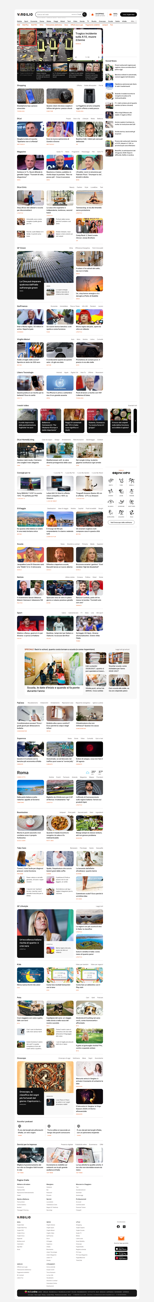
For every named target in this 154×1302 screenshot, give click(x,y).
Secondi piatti (82, 812)
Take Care (21, 848)
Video (75, 21)
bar (48, 1190)
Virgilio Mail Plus (22, 1227)
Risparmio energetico (83, 703)
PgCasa (20, 703)
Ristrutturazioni (78, 440)
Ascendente (99, 1058)
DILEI (97, 1292)
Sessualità (99, 848)
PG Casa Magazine (81, 1255)
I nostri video (23, 405)
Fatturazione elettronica (54, 25)
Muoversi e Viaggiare (83, 1184)
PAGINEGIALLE (53, 1292)
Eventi (58, 777)
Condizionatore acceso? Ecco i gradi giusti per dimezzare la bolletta (29, 725)
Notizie (19, 21)
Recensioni (99, 372)
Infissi (48, 731)
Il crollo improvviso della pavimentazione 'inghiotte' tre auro (27, 425)
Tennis (78, 641)
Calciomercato (73, 613)
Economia (34, 21)
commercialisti (80, 1204)
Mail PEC (34, 25)
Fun (111, 25)
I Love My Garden (83, 473)
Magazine (21, 152)
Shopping (79, 1225)
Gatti (93, 997)
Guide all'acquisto (90, 85)
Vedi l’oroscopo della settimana (121, 522)
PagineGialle (79, 1246)
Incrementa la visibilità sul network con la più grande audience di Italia (57, 1167)
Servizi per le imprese (27, 1144)
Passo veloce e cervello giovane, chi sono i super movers (35, 879)
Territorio (20, 802)
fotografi (78, 1210)
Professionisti (81, 1199)
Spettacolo (21, 144)
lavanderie (50, 1202)
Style (86, 187)
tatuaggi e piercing (22, 1210)
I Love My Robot (97, 473)
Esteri (94, 577)
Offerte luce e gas (77, 25)
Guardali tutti (132, 405)
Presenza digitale (67, 1144)
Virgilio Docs (20, 1236)
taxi (77, 1187)
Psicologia (83, 848)
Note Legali (37, 1294)
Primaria (85, 544)
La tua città (50, 1275)
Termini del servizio (52, 17)
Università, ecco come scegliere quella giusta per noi (34, 221)
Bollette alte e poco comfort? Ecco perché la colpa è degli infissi (58, 725)
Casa (18, 465)
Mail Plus (25, 25)
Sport (26, 21)
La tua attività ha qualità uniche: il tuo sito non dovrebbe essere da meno (89, 1167)
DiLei (19, 118)
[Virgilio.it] (25, 14)
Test (101, 187)
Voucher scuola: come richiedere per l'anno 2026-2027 (118, 668)
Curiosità (100, 339)
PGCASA (73, 1292)
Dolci (91, 812)
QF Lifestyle (22, 906)
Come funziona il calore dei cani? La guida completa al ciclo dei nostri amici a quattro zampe (34, 1046)
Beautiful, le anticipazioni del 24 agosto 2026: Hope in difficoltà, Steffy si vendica (125, 153)
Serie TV (100, 152)
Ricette (94, 21)
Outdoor (100, 440)
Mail (18, 25)
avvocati (78, 1202)
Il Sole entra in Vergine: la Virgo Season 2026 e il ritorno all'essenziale (88, 1108)
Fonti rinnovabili (97, 248)
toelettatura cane (52, 1204)
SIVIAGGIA (103, 1292)
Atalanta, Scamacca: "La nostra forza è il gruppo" (97, 425)
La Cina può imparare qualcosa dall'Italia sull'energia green (30, 284)
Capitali (80, 508)
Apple (66, 372)
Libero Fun (20, 1278)
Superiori (100, 544)
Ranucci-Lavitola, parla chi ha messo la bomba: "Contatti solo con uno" (88, 600)
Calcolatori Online (52, 1283)
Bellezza (100, 118)
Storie (101, 577)
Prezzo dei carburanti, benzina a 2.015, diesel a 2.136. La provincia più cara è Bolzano (126, 143)
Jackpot (105, 25)
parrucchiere (21, 1202)
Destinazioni (51, 508)
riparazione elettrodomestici (25, 1192)
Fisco (48, 332)
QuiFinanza (22, 306)
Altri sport (99, 613)
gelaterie (49, 1187)
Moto (78, 339)
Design (57, 440)
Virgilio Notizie (51, 1225)
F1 (82, 613)
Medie (92, 544)
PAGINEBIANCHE (82, 1292)
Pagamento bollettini (93, 25)
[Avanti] (135, 421)
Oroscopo (102, 21)
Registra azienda (81, 1249)
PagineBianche (80, 1257)
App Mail (19, 1246)
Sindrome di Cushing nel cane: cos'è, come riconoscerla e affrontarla (88, 1020)
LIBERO (40, 1292)
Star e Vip (76, 118)
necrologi (49, 1210)
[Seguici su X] (124, 1227)
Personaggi (85, 152)
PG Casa (78, 1252)
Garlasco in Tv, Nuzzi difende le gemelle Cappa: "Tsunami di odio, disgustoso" (30, 174)
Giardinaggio (90, 440)
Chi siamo (31, 1294)
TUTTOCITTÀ (91, 1292)
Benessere (73, 848)
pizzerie (49, 1195)
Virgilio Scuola (80, 1230)
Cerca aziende (51, 1267)
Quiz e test (99, 738)
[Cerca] (84, 14)
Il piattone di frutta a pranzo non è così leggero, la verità (63, 879)
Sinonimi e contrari (73, 544)
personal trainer (81, 1207)
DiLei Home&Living (25, 440)
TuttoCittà (79, 1260)
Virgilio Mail (20, 1225)
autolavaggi (79, 1195)
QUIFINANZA (110, 1292)
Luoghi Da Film (51, 536)
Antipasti (63, 812)
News (67, 152)
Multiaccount (21, 1241)
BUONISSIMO (118, 1292)
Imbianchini (44, 703)
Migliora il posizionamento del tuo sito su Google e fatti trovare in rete (30, 1167)
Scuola (110, 21)
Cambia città (21, 777)
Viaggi (56, 21)
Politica (87, 577)
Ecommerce (93, 1144)
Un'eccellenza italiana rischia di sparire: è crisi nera (30, 942)
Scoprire (79, 873)
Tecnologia (21, 111)
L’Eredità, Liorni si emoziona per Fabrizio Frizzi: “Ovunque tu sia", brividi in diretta (89, 174)
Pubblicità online (81, 1144)
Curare (49, 873)
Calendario (20, 1244)
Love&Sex (94, 187)
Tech (69, 21)
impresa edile (21, 1190)
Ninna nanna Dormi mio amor (28, 985)
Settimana (76, 1058)
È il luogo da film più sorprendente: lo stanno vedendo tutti (60, 531)
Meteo (49, 21)
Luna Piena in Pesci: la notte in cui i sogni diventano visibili (63, 1102)
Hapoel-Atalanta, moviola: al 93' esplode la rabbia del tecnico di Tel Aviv (86, 40)
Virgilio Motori (23, 339)
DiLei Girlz (22, 187)
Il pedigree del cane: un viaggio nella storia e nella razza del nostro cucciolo (59, 1020)
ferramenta (20, 1187)
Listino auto (79, 1238)
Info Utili (85, 306)
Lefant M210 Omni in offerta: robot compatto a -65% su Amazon (58, 495)
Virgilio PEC (20, 1230)
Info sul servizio (41, 17)
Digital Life (74, 372)
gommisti (79, 1192)
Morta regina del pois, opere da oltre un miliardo (63, 950)
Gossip (82, 21)
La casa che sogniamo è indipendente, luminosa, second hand (59, 210)
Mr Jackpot (20, 1275)
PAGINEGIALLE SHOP (64, 1292)
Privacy (44, 1294)
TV (88, 21)
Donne (42, 21)
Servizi (49, 1199)
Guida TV (60, 152)
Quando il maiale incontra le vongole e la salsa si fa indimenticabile (125, 96)
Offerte (79, 85)
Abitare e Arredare (23, 1184)
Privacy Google (62, 17)
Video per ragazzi (97, 964)
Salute (117, 21)
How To (83, 372)
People (68, 118)
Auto (72, 339)
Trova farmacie (51, 1272)
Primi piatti (71, 812)
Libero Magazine (51, 1255)
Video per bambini (82, 964)
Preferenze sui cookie (61, 1294)
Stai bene (79, 899)
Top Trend (20, 1172)
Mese (84, 1058)
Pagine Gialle (23, 1180)
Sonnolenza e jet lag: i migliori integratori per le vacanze (64, 891)
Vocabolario (50, 1278)
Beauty (72, 187)
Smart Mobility (80, 1241)
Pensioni (93, 306)
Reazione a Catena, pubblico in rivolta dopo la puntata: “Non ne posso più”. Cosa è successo (59, 174)
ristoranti (49, 1192)
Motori (62, 21)
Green (21, 291)
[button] (98, 57)
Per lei (101, 85)
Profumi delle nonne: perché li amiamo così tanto (63, 221)
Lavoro (100, 306)
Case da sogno (47, 440)
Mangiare (50, 1184)
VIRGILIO (45, 1292)
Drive (41, 25)
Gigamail (19, 1238)
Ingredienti (99, 812)
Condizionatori (22, 731)
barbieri (19, 1207)
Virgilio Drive (21, 1233)
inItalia (124, 21)
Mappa (91, 777)
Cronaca (80, 577)
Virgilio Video (50, 1233)
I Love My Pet (70, 473)
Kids (19, 964)
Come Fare (50, 111)
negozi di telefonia (52, 1207)
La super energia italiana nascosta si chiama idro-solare (62, 292)
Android (59, 372)
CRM (101, 1144)
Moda (93, 118)
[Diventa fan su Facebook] (118, 1227)
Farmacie (66, 777)
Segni (90, 1058)
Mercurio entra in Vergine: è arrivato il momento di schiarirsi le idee (89, 1081)
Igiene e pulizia (98, 703)
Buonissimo (22, 812)
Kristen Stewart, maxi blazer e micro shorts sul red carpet (64, 234)
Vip (77, 144)
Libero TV (49, 1257)
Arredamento (66, 440)
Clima (71, 248)
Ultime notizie (69, 577)
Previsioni (99, 777)
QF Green (21, 248)
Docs (66, 25)
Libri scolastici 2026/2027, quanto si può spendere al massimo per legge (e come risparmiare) (96, 671)
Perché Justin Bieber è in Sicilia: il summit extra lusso (35, 234)
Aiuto (18, 1249)
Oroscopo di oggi (64, 1058)
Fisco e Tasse (75, 306)
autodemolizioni (80, 1190)
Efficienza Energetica (82, 248)
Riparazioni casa (67, 703)
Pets (19, 997)
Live (92, 613)
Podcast (100, 997)
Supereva (21, 738)
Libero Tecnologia (25, 372)
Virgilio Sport (50, 1227)
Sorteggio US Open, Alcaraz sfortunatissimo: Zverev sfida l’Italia (88, 635)
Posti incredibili (91, 508)
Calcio (78, 50)
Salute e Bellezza (23, 1199)
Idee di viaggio (63, 508)
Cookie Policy (50, 1294)
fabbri (19, 1195)
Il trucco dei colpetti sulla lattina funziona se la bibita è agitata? (120, 425)
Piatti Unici (50, 840)
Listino (92, 339)
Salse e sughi (21, 840)
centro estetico (21, 1204)
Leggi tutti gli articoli (122, 649)
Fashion (79, 187)
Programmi (75, 152)
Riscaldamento (33, 703)
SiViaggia (21, 508)
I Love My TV (58, 473)
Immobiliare (64, 306)
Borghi (101, 508)
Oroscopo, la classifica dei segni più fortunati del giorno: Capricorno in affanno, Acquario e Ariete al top (30, 1096)
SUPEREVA (126, 1292)
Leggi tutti (99, 906)
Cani (87, 997)
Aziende (74, 777)
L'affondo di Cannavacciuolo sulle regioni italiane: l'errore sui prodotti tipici (88, 799)
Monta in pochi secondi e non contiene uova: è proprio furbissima (29, 835)
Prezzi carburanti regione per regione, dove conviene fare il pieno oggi (125, 67)
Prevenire (20, 873)
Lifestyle (85, 118)
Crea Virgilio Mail (128, 14)
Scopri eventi (50, 1269)
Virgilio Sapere (80, 1227)
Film (93, 152)
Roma (22, 772)
